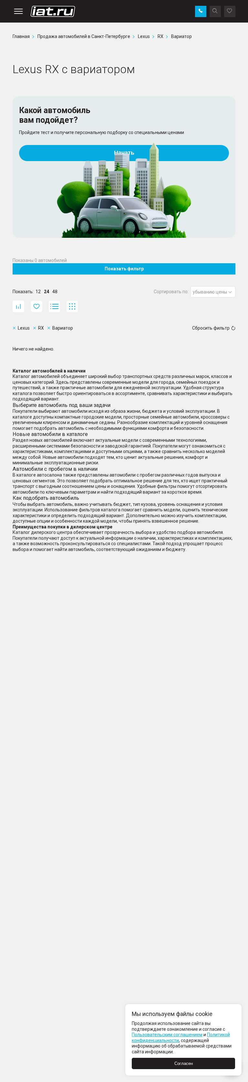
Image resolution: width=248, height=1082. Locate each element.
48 (54, 291)
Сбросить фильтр (211, 328)
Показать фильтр (124, 268)
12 (38, 291)
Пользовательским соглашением (167, 1034)
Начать (124, 153)
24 (46, 291)
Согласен (183, 1063)
